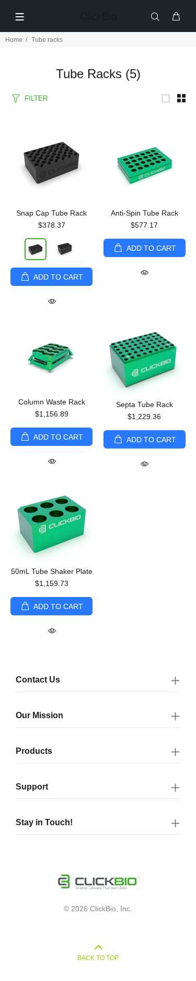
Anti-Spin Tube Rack (144, 213)
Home (13, 40)
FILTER (36, 98)
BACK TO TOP (98, 958)
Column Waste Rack (51, 402)
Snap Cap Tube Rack (51, 213)
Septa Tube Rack (144, 404)
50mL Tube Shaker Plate (52, 571)
